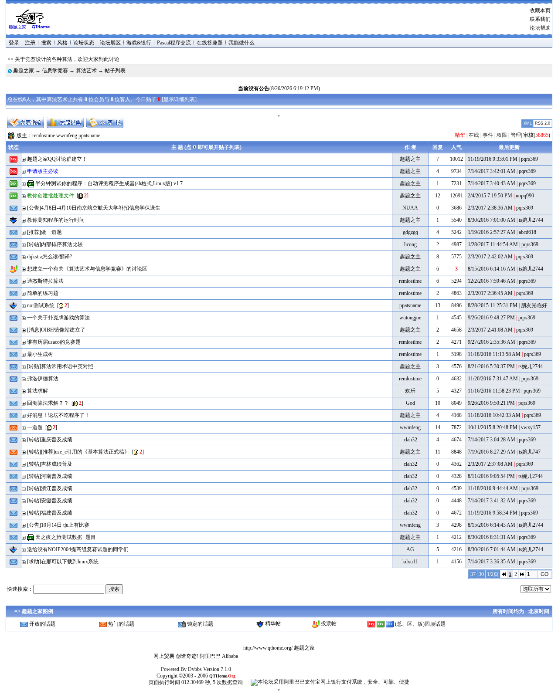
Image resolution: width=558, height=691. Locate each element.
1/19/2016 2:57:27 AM (491, 232)
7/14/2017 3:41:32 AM (491, 501)
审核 (528, 135)
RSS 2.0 (542, 123)
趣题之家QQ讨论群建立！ (57, 159)
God (410, 403)
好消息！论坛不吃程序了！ (58, 415)
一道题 (35, 427)
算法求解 (37, 391)
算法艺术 (86, 71)
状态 (13, 147)
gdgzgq (410, 232)
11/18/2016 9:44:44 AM (493, 488)
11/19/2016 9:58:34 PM (492, 513)
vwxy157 (531, 427)
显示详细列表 (179, 99)
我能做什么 (241, 43)
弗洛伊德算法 (42, 379)
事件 (488, 135)
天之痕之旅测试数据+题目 (65, 537)
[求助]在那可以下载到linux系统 (63, 562)
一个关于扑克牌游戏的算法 (58, 318)
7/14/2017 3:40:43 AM (491, 183)
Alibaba (230, 656)
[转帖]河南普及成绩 (49, 476)
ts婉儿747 (530, 452)
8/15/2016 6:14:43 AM (491, 525)
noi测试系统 (40, 305)
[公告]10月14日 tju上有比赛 (58, 525)
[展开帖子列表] (24, 159)
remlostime (43, 135)
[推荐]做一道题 (44, 232)
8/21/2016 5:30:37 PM (491, 366)
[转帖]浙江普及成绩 (49, 488)
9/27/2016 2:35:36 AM (491, 342)
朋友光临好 (534, 305)
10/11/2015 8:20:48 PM (492, 427)
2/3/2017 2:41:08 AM (490, 330)
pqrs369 (529, 159)
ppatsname (89, 135)
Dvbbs (195, 669)
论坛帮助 (540, 28)
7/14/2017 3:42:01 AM (491, 171)
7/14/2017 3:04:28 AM (491, 440)
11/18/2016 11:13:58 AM (494, 354)
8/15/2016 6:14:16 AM (491, 269)
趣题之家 (23, 71)
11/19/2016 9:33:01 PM (492, 159)
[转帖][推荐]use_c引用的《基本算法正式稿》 (78, 452)
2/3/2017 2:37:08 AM (490, 464)
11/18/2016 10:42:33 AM (494, 415)
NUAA (410, 208)
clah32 (410, 440)
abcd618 (527, 232)
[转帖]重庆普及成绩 (49, 440)
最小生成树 (40, 354)
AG (410, 549)
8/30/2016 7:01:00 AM (491, 220)
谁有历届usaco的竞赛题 (54, 342)
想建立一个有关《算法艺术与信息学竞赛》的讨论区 (87, 269)
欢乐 (410, 391)
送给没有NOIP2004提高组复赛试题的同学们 (78, 549)
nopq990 (525, 196)
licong (410, 244)
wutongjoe (410, 318)
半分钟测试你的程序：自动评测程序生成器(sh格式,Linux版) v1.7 (109, 183)
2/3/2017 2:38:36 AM (490, 208)
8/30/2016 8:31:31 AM (491, 537)
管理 (515, 135)
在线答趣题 (210, 43)
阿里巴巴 (210, 656)
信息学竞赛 (55, 71)
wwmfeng (66, 135)
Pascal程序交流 (174, 43)
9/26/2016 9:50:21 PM (491, 403)
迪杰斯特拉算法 (45, 281)
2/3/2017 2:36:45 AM (490, 293)
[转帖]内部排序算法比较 (55, 244)
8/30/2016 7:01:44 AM (491, 549)
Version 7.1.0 (217, 669)
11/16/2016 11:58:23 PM (494, 391)
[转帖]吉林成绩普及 (49, 464)
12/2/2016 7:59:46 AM (491, 281)
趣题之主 (410, 159)
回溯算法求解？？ (48, 403)
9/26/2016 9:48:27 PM (491, 318)
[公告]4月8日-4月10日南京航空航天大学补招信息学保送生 (93, 208)
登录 (14, 43)
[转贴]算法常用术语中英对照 (60, 366)
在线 (474, 135)
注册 (30, 43)
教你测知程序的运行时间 (56, 220)
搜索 (46, 43)
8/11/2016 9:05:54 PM (491, 476)
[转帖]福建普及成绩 (49, 513)
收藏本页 (540, 10)
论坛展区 (110, 43)
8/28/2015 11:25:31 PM (492, 305)
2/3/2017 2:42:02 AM (490, 257)
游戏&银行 (138, 43)
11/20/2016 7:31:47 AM (493, 379)
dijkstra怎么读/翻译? (49, 257)
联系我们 (540, 19)
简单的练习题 (42, 293)
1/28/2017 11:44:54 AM (493, 244)
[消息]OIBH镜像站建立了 (56, 330)
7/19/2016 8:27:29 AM (491, 452)
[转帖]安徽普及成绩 (49, 501)
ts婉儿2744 (531, 220)
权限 (502, 135)
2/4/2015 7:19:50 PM (490, 196)
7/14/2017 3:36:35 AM (491, 562)
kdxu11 (410, 562)
